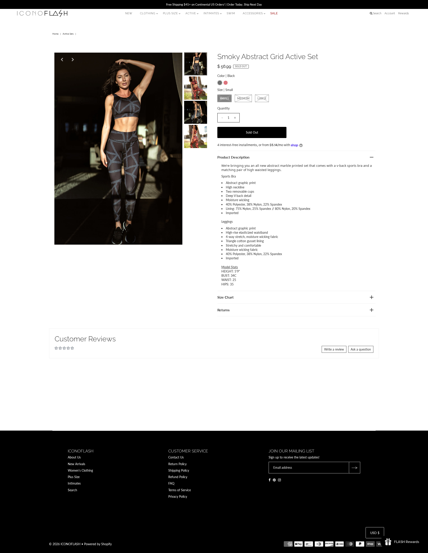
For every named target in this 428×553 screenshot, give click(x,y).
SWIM (231, 13)
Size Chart (225, 297)
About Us (74, 457)
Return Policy (177, 464)
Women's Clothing (80, 470)
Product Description (233, 157)
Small (224, 98)
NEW (128, 13)
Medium (243, 98)
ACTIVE (190, 13)
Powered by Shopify (98, 544)
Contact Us (176, 457)
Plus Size (74, 477)
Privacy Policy (177, 496)
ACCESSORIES (253, 13)
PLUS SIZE (170, 13)
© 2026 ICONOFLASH (64, 544)
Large (261, 98)
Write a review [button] (334, 349)
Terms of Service (179, 490)
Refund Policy (177, 477)
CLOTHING (147, 13)
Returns (223, 310)
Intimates (74, 483)
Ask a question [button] (361, 349)
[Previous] (61, 59)
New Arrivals (76, 464)
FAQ (171, 483)
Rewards (403, 13)
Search (72, 490)
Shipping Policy (178, 470)
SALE (274, 13)
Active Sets (68, 33)
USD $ (374, 533)
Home (55, 33)
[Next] (72, 59)
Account (390, 13)
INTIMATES (211, 13)
